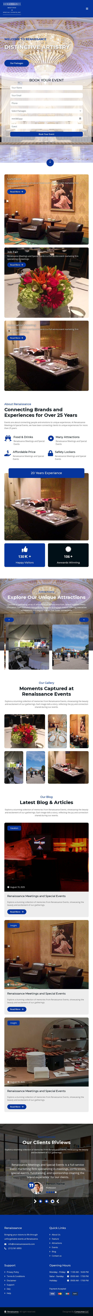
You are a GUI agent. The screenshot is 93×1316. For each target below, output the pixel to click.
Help (8, 1293)
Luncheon (25, 647)
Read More (15, 191)
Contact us (56, 1255)
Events (54, 1247)
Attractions (56, 1243)
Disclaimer (11, 1280)
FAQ (8, 1289)
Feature (55, 1239)
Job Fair (68, 647)
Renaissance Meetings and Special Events (36, 896)
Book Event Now (46, 134)
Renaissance (13, 1311)
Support (10, 1284)
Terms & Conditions (15, 1276)
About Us (55, 1234)
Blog (53, 1251)
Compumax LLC (81, 1311)
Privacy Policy (12, 1272)
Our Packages (16, 63)
